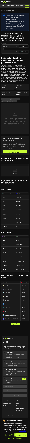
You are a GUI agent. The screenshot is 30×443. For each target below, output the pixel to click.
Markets (27, 5)
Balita (17, 403)
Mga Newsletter (10, 5)
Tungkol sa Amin (7, 403)
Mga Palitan (19, 410)
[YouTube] (7, 342)
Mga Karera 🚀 (6, 406)
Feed (2, 5)
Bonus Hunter (19, 5)
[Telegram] (10, 342)
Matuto (18, 406)
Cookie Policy (22, 431)
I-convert (3, 10)
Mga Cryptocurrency (21, 408)
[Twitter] (4, 342)
